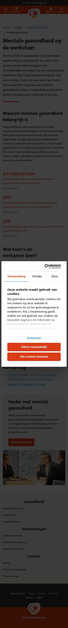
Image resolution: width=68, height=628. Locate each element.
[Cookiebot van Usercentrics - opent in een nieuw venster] (46, 266)
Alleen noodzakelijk (34, 346)
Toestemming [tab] (16, 276)
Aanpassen (34, 337)
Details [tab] (37, 276)
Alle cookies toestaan (34, 356)
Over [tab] (54, 276)
